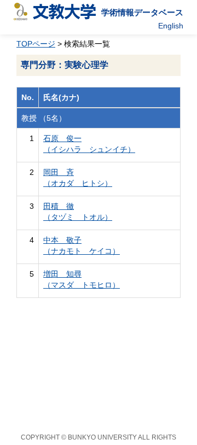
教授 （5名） (43, 118)
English (170, 25)
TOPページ (35, 43)
